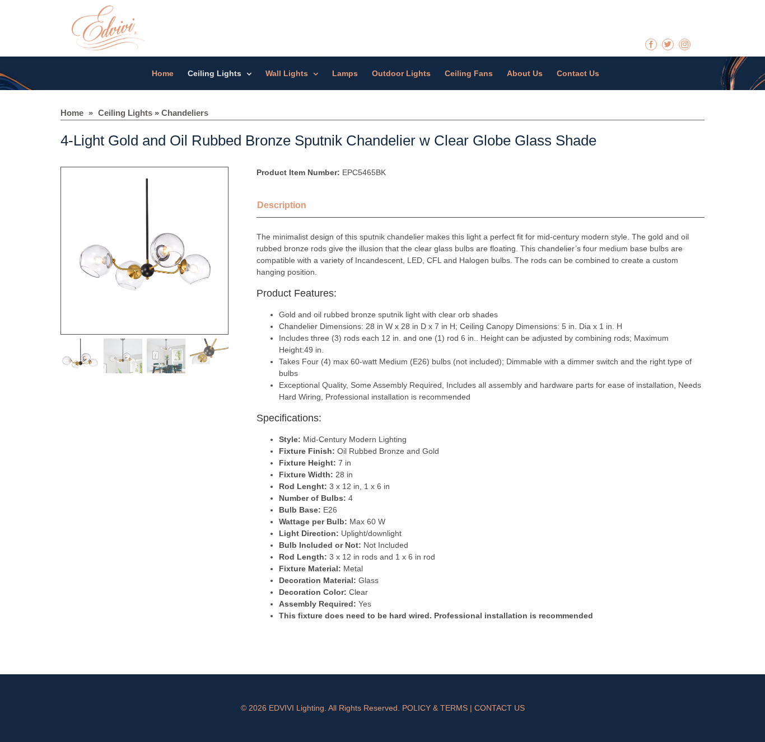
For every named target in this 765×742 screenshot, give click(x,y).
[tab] (295, 206)
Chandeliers (184, 113)
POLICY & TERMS (435, 707)
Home (71, 113)
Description (281, 205)
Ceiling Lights (125, 113)
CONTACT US (499, 707)
